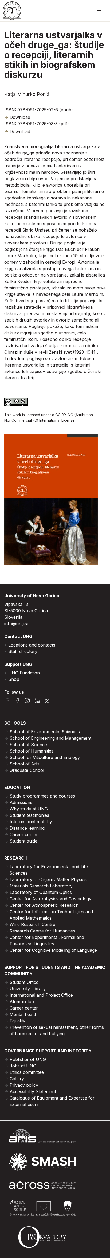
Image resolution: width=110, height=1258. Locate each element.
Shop (13, 679)
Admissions (21, 802)
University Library (28, 988)
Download (20, 117)
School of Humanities (31, 751)
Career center (24, 834)
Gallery (17, 1078)
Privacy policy (24, 1085)
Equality (17, 1020)
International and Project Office (41, 995)
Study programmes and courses (42, 796)
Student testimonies (29, 815)
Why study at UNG (29, 808)
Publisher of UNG (28, 1059)
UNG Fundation (24, 672)
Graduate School (27, 770)
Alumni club (22, 1001)
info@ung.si (16, 623)
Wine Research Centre (32, 924)
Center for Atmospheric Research (44, 905)
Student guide (23, 841)
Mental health (23, 1014)
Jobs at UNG (23, 1065)
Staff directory (22, 651)
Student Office (24, 982)
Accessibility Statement (33, 1091)
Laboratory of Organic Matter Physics (48, 879)
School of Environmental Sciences (45, 731)
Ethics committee (27, 1072)
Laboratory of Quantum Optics (41, 892)
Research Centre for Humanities (42, 931)
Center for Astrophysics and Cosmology (50, 898)
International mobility (31, 821)
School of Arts (25, 763)
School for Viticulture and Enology (45, 757)
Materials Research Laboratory (41, 886)
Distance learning (27, 828)
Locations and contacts (31, 645)
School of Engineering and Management (50, 738)
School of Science (28, 744)
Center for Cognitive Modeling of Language (53, 950)
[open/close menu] (99, 10)
